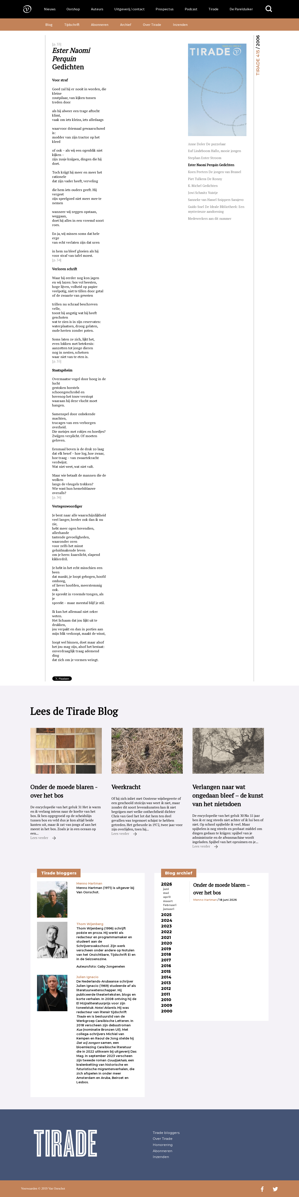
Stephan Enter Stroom (204, 158)
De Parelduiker (241, 9)
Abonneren (99, 24)
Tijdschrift (71, 24)
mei (166, 893)
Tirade (213, 9)
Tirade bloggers (166, 1133)
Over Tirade (152, 24)
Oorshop (73, 9)
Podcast (191, 9)
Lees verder (39, 837)
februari (169, 905)
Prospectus (165, 9)
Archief (125, 24)
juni (166, 889)
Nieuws (50, 9)
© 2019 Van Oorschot (51, 1188)
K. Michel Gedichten (203, 186)
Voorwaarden (29, 1188)
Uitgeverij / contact (129, 9)
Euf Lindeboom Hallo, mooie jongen (214, 151)
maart (168, 901)
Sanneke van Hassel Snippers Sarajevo (216, 200)
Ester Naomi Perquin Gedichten (211, 165)
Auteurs (97, 9)
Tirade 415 (257, 63)
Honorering (162, 1145)
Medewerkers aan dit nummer (209, 218)
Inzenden (180, 24)
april (167, 897)
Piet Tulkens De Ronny (205, 179)
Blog (49, 24)
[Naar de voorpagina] (24, 9)
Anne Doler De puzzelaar (207, 144)
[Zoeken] (269, 9)
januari (168, 909)
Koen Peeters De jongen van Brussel (214, 172)
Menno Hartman (205, 899)
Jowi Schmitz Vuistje (203, 193)
